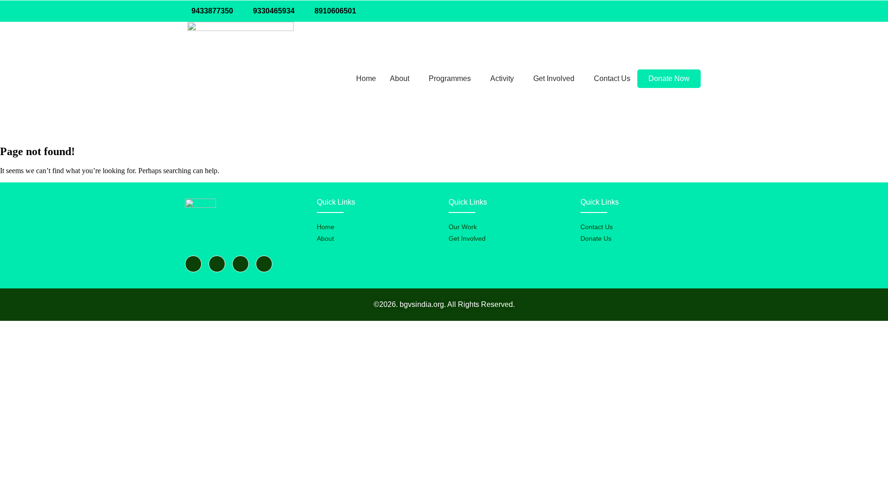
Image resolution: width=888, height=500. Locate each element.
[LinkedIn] (672, 11)
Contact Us (612, 78)
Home (366, 78)
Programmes (450, 78)
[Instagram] (691, 11)
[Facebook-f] (193, 264)
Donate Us (595, 238)
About (399, 78)
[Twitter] (654, 11)
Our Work (463, 227)
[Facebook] (635, 11)
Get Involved (553, 78)
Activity (502, 78)
